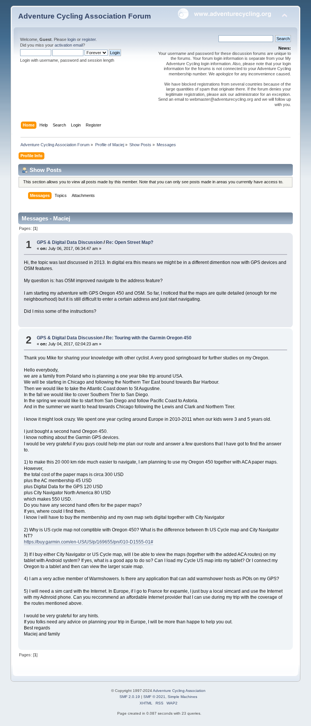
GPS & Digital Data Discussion (69, 242)
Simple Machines (182, 697)
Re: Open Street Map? (129, 242)
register (89, 39)
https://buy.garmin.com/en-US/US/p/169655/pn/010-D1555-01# (88, 542)
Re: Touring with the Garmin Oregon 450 (149, 337)
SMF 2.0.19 (129, 697)
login (72, 39)
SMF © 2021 (154, 697)
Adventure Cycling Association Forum (84, 16)
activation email (69, 45)
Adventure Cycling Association (179, 691)
